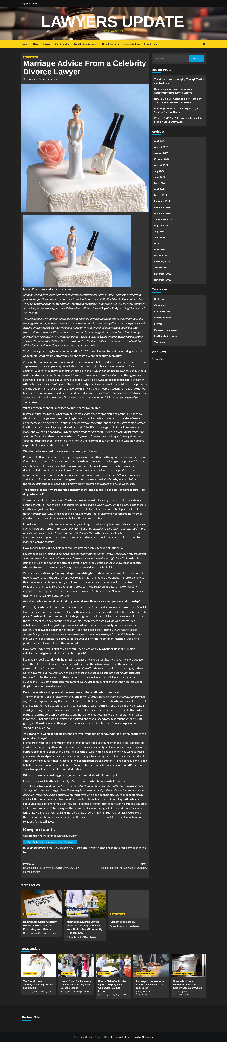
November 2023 (162, 213)
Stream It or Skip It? (122, 921)
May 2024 (159, 183)
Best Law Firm (110, 44)
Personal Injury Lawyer (166, 329)
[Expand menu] (156, 44)
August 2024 (161, 165)
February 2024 (162, 201)
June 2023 (159, 237)
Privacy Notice (97, 847)
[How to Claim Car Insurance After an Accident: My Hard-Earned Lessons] (76, 965)
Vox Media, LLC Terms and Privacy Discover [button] (50, 841)
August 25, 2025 (84, 992)
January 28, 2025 (144, 994)
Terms (78, 847)
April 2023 (159, 249)
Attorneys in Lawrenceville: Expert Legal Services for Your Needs (176, 110)
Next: (124, 866)
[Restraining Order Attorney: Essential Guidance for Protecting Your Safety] (41, 904)
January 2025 (161, 153)
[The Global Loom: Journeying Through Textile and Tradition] (38, 965)
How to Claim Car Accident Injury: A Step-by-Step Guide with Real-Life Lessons (178, 100)
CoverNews (131, 1037)
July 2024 (159, 171)
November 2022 (162, 279)
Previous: (51, 868)
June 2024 (159, 177)
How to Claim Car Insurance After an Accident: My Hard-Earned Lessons (173, 90)
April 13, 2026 (46, 992)
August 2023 (161, 225)
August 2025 (161, 147)
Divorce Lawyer (42, 44)
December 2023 (162, 207)
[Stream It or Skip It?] (128, 904)
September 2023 (163, 219)
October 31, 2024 (182, 994)
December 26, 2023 (48, 933)
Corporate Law (131, 44)
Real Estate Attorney (86, 44)
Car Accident (62, 44)
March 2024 (160, 195)
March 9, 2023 (133, 926)
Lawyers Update (112, 21)
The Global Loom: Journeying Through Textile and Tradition (179, 81)
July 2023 (159, 231)
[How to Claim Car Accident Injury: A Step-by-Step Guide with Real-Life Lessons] (113, 965)
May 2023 (159, 243)
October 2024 (161, 159)
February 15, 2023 (49, 79)
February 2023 (162, 261)
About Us (149, 44)
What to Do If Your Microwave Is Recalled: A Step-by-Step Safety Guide (178, 120)
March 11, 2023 (90, 937)
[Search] (204, 44)
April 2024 (159, 189)
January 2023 (161, 267)
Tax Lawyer (160, 342)
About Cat (157, 359)
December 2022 (162, 273)
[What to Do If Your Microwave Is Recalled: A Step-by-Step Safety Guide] (188, 965)
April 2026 (159, 141)
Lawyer (25, 44)
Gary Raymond (32, 79)
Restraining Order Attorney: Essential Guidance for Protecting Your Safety (40, 925)
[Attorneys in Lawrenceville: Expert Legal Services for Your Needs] (151, 965)
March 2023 (160, 255)
